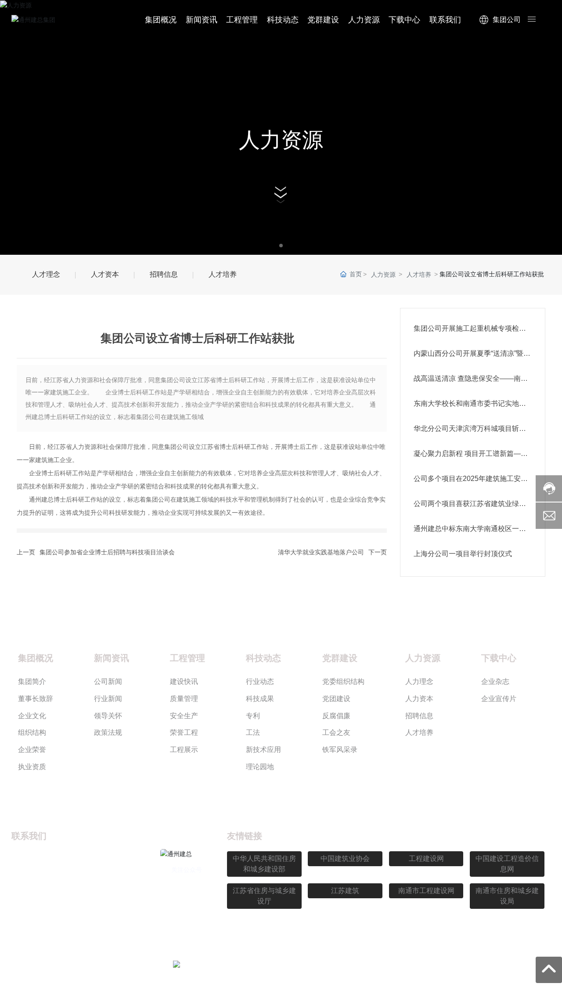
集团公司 (507, 19)
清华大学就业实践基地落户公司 (321, 552)
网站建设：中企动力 (383, 965)
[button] (281, 245)
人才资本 (105, 274)
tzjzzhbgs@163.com (69, 888)
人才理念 (46, 274)
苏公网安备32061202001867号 (245, 965)
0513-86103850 (63, 871)
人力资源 (281, 140)
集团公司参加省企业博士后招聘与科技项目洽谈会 (107, 552)
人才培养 (223, 274)
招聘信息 (164, 274)
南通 (424, 965)
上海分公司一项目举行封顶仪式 (463, 553)
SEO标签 (450, 965)
